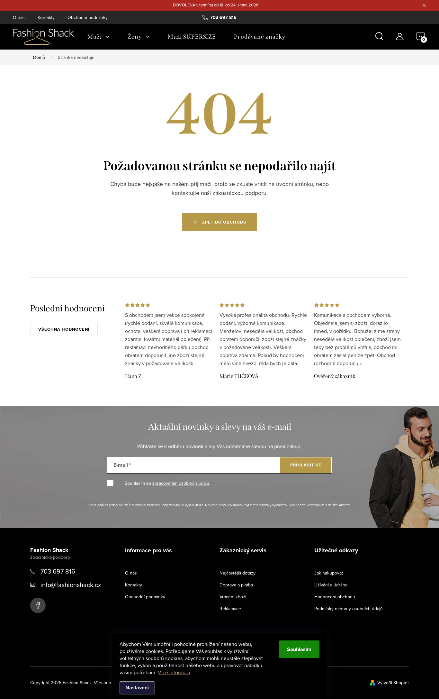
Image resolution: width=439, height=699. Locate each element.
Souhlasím (299, 649)
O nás (19, 17)
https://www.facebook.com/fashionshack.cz (38, 605)
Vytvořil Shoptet (393, 682)
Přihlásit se (305, 465)
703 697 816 (57, 571)
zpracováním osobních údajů (180, 483)
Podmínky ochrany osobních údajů (348, 609)
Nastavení (137, 687)
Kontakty (46, 17)
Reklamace (230, 609)
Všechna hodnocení (64, 329)
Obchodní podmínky (87, 17)
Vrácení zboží (233, 597)
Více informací (174, 672)
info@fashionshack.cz (70, 584)
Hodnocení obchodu (334, 597)
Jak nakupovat (328, 573)
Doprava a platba (236, 585)
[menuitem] (98, 37)
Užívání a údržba (330, 585)
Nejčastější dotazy (237, 573)
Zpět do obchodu (224, 222)
